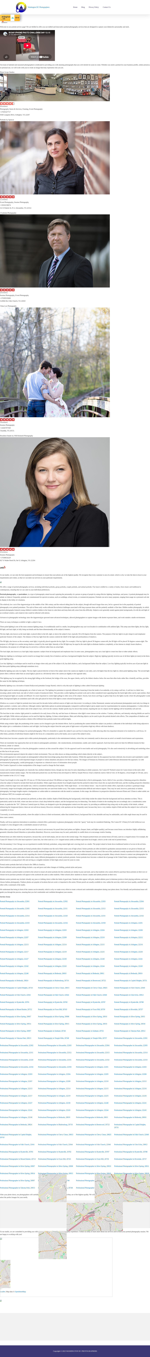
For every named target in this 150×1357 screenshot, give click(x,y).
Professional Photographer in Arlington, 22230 (54, 1103)
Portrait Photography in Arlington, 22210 (90, 937)
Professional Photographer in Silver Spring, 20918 (131, 1173)
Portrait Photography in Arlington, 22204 (90, 930)
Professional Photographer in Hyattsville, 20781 (16, 1152)
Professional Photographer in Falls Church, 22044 (55, 1144)
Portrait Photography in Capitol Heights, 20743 (16, 988)
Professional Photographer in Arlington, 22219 (54, 1096)
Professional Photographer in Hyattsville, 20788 (130, 1152)
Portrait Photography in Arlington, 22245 (128, 966)
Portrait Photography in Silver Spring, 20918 (129, 1024)
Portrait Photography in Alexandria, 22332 (129, 916)
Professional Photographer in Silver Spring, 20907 (17, 1166)
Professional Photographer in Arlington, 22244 (92, 1110)
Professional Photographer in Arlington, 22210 (92, 1081)
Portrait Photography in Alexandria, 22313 (129, 908)
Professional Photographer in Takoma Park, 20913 (17, 1188)
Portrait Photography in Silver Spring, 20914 (15, 1024)
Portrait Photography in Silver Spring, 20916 (91, 1024)
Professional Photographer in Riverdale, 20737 (130, 1159)
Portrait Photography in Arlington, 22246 (14, 973)
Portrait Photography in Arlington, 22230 (52, 959)
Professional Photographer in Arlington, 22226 (130, 1096)
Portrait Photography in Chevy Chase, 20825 (91, 988)
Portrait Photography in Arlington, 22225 (90, 952)
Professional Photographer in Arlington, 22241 (130, 1103)
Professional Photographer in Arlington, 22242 (16, 1110)
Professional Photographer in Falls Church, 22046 (93, 1144)
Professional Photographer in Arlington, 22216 (130, 1088)
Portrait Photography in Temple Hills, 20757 (91, 1038)
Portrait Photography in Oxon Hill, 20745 (52, 1009)
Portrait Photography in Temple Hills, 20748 (53, 1038)
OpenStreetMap (20, 1292)
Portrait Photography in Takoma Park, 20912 (129, 1031)
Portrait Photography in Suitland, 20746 (52, 1031)
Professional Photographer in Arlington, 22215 (92, 1088)
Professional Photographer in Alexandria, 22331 (54, 1060)
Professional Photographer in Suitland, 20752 (92, 1180)
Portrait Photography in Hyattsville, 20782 (52, 1002)
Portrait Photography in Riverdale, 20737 (128, 1009)
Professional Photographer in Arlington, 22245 (130, 1110)
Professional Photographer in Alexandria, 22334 (16, 1067)
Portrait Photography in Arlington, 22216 (128, 944)
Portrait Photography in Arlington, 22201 (128, 923)
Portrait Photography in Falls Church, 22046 (91, 995)
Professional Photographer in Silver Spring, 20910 (93, 1166)
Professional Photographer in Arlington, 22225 (92, 1096)
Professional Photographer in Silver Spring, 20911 (131, 1166)
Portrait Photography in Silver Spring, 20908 (53, 1016)
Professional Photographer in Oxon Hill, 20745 (54, 1159)
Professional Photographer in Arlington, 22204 (54, 1074)
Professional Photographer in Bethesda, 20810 (54, 1117)
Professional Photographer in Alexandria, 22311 (16, 1052)
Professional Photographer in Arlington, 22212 (130, 1081)
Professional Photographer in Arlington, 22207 (16, 1081)
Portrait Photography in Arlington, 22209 (52, 937)
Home (75, 7)
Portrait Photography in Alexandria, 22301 (14, 901)
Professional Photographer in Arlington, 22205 (92, 1074)
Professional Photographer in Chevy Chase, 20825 (93, 1134)
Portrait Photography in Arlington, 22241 (128, 959)
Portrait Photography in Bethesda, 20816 (128, 973)
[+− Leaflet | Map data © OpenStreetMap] (75, 1214)
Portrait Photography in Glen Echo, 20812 (129, 995)
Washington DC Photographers (38, 7)
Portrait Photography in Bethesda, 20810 (52, 973)
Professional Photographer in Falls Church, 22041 (17, 1144)
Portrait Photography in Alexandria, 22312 (91, 908)
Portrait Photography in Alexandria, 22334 (53, 923)
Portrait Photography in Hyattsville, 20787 (90, 1002)
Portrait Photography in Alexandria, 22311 (52, 908)
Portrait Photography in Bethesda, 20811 (90, 973)
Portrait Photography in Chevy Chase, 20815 (53, 988)
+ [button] (0, 1289)
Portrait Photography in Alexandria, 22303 (91, 901)
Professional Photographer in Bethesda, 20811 (92, 1117)
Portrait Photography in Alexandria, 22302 (53, 901)
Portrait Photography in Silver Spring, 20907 (15, 1016)
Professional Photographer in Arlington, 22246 (16, 1117)
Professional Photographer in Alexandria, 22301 (130, 1038)
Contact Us (107, 7)
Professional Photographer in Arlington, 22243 (54, 1110)
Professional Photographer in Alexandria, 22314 (130, 1052)
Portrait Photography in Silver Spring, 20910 (91, 1016)
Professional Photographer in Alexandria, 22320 (16, 1060)
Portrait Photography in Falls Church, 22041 (15, 995)
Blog (83, 7)
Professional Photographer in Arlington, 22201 (92, 1067)
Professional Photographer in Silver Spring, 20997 (17, 1180)
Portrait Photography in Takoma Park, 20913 (15, 1038)
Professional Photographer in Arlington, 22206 (130, 1074)
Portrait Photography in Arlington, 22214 (52, 944)
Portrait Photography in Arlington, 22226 (128, 952)
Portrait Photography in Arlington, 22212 (128, 937)
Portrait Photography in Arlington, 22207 (14, 937)
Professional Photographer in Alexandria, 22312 (54, 1052)
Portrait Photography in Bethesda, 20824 (14, 980)
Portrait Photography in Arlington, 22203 (52, 930)
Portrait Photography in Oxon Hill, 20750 (90, 1009)
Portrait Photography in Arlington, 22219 (52, 952)
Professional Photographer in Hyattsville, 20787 (92, 1152)
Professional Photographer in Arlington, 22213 (16, 1088)
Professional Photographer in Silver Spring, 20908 (55, 1166)
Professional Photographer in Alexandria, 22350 (54, 1067)
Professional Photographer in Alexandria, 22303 (54, 1045)
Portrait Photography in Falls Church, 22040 (129, 988)
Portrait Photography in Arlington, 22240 (90, 959)
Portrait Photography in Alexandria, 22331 (91, 916)
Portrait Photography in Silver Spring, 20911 (129, 1016)
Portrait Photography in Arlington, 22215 (90, 944)
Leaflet (2, 1292)
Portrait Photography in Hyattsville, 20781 (14, 1002)
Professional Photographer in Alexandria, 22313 (92, 1052)
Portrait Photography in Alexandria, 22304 (129, 901)
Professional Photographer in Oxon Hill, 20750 (92, 1159)
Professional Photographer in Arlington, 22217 (16, 1096)
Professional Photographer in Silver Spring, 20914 (17, 1173)
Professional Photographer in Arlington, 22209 (54, 1081)
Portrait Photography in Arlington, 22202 (14, 930)
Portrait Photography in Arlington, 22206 (128, 930)
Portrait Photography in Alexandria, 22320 (53, 916)
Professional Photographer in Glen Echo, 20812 (130, 1144)
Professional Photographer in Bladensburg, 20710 (55, 1124)
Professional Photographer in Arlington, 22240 (92, 1103)
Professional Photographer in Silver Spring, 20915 (55, 1173)
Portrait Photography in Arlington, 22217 (14, 952)
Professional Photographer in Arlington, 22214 (54, 1088)
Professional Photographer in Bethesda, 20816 (130, 1117)
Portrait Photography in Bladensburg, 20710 (53, 980)
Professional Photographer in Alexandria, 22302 (16, 1045)
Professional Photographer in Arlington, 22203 (16, 1074)
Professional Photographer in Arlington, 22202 (130, 1067)
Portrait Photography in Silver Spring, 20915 (53, 1024)
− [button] (1, 1289)
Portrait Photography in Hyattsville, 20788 (129, 1002)
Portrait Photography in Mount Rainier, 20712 (16, 1009)
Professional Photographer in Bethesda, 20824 (16, 1124)
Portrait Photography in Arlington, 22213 (14, 944)
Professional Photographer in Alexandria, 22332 (92, 1060)
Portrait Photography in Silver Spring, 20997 (15, 1031)
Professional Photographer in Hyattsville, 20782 (54, 1152)
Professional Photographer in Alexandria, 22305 (130, 1045)
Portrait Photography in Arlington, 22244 (90, 966)
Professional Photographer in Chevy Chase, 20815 (55, 1134)
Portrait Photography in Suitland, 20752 (90, 1031)
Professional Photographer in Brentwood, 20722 (93, 1124)
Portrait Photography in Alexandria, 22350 (91, 923)
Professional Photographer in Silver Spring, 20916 (93, 1173)
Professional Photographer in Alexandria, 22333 (130, 1060)
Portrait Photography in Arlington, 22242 (14, 966)
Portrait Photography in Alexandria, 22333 (14, 923)
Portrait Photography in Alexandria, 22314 (14, 916)
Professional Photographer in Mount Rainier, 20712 (18, 1159)
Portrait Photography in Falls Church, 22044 (53, 995)
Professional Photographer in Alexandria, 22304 (92, 1045)
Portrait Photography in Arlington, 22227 (14, 959)
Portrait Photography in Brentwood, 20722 (91, 980)
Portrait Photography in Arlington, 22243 (52, 966)
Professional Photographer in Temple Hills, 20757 (93, 1188)
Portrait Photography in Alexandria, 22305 (14, 908)
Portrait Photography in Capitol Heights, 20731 (130, 980)
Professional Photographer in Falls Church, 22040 (131, 1134)
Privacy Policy (94, 7)
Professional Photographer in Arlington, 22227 (16, 1103)
